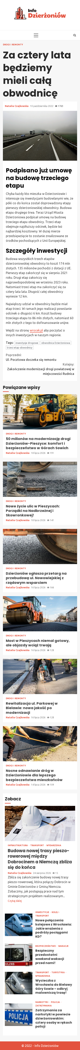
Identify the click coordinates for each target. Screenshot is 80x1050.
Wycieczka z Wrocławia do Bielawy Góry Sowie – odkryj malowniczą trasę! (18, 983)
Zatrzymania (43, 1006)
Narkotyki (42, 1002)
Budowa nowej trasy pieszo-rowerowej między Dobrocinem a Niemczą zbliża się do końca (40, 823)
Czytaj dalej (15, 900)
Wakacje (63, 946)
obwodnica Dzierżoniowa (55, 342)
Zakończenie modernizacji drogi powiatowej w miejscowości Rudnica (40, 369)
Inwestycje (42, 912)
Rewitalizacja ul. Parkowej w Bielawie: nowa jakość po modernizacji (40, 676)
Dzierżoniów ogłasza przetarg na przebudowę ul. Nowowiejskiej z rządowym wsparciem (40, 546)
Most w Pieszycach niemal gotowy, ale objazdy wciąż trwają (40, 613)
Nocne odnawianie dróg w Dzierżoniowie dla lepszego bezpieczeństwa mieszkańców (40, 743)
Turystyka (58, 972)
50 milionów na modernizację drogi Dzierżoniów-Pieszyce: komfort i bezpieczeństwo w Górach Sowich (40, 411)
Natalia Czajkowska (17, 106)
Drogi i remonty (13, 45)
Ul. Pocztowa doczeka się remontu (31, 357)
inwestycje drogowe (27, 342)
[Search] (74, 35)
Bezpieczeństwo (45, 946)
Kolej (55, 912)
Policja (55, 1002)
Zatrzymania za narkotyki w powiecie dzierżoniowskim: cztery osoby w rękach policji (18, 1014)
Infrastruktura (18, 845)
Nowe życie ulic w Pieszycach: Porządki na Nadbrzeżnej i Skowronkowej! (40, 479)
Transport (37, 845)
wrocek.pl (36, 330)
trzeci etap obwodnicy (19, 347)
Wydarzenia (53, 845)
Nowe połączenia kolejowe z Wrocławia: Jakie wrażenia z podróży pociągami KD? (18, 925)
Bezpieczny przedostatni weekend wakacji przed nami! (18, 955)
